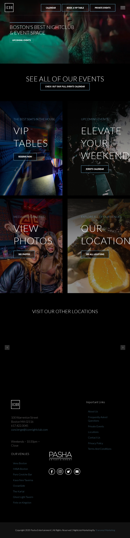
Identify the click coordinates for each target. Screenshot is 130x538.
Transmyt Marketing (105, 530)
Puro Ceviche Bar (22, 474)
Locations (93, 431)
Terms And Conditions (99, 448)
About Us (93, 411)
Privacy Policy (95, 443)
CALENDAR (51, 7)
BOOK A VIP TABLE (75, 7)
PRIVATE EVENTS (102, 7)
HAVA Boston (20, 468)
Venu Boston (20, 463)
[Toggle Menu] (122, 7)
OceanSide (19, 485)
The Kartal (18, 491)
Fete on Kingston (22, 502)
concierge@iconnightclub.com (29, 429)
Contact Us (94, 437)
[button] (7, 347)
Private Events (96, 426)
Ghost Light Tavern (23, 496)
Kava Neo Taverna (23, 480)
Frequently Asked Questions (97, 419)
